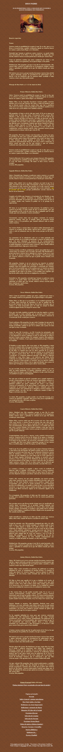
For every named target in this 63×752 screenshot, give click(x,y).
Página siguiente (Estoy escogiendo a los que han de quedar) (31, 685)
